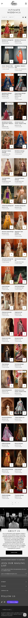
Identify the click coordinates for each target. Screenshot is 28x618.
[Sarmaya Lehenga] (20, 353)
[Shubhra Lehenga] (7, 484)
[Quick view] (11, 36)
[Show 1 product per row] (23, 17)
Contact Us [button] (4, 590)
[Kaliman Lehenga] (7, 432)
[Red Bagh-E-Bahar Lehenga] (7, 140)
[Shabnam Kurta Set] (7, 301)
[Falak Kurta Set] (20, 301)
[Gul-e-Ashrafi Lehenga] (7, 458)
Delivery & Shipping (19, 613)
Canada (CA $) (6, 609)
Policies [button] (3, 586)
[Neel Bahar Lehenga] (20, 140)
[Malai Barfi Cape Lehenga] (20, 221)
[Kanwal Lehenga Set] (7, 379)
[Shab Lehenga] (7, 353)
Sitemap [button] (3, 581)
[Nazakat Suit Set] (20, 327)
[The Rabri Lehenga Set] (20, 195)
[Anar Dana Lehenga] (20, 275)
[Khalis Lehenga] (20, 458)
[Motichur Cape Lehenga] (7, 221)
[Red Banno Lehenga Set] (7, 29)
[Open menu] (3, 3)
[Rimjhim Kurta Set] (7, 327)
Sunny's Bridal (6, 613)
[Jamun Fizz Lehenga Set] (7, 195)
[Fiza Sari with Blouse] (7, 406)
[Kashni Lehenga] (7, 275)
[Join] (25, 573)
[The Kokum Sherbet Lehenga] (20, 167)
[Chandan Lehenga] (20, 484)
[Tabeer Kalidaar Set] (20, 406)
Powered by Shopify (6, 615)
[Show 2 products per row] (25, 17)
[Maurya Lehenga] (20, 432)
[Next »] (18, 502)
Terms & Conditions (7, 614)
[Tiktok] (1, 602)
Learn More (14, 552)
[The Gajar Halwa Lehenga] (7, 167)
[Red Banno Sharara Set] (20, 29)
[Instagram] (4, 602)
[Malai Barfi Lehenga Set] (7, 248)
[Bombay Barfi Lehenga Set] (20, 248)
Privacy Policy (18, 614)
